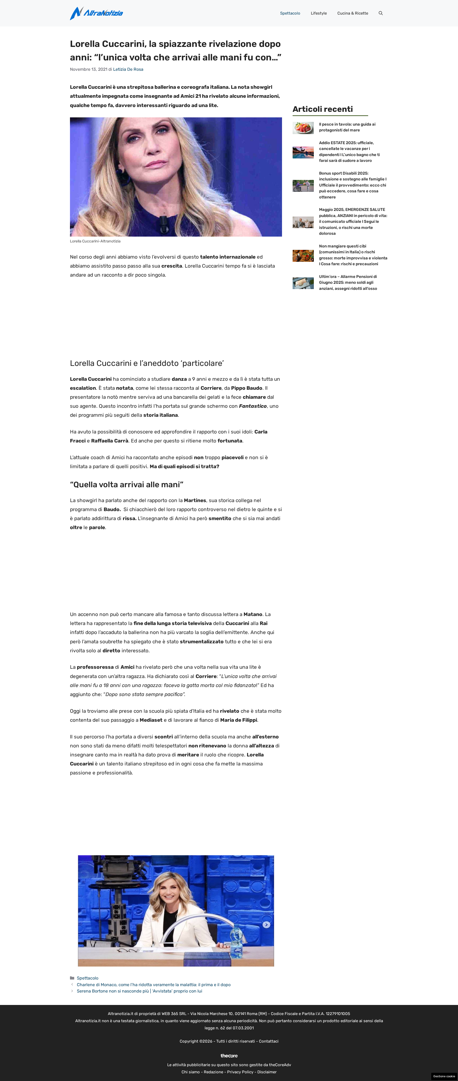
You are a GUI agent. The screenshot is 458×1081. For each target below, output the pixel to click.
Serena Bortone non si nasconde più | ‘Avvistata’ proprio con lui (139, 991)
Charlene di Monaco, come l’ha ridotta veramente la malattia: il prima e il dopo (154, 984)
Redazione (213, 1072)
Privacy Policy (240, 1072)
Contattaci (269, 1041)
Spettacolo (290, 13)
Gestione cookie (444, 1076)
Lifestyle (319, 13)
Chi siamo (191, 1072)
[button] (380, 13)
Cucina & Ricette (352, 13)
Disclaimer (267, 1072)
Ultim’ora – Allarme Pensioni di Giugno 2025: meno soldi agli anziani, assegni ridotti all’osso (348, 282)
